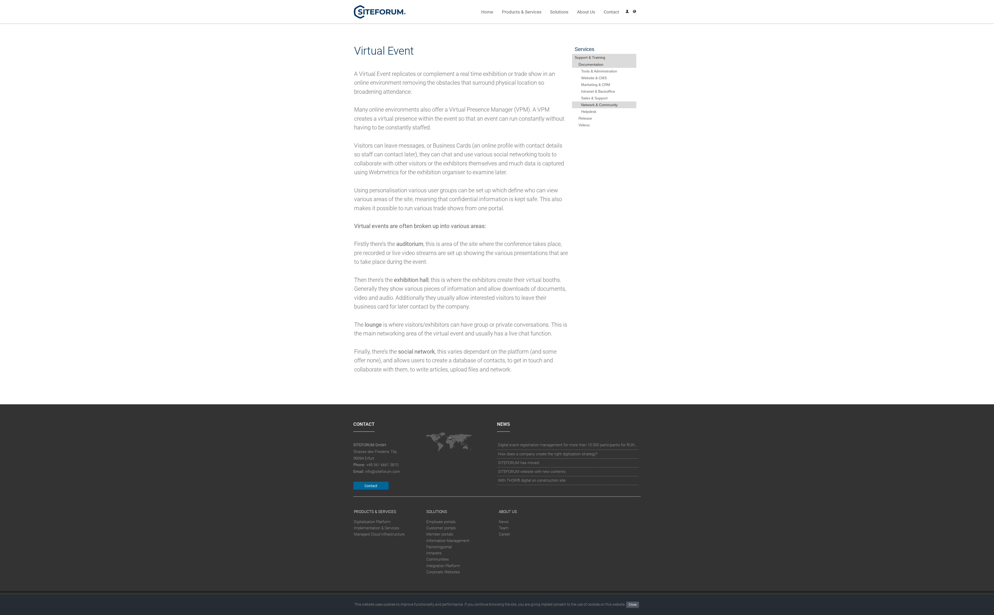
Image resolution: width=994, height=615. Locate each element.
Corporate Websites (443, 572)
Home (487, 12)
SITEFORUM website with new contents (532, 471)
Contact (611, 12)
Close (633, 604)
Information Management (447, 540)
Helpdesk (588, 111)
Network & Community (599, 105)
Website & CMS (594, 78)
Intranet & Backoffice (598, 91)
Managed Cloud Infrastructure (379, 534)
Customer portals (441, 528)
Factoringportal (439, 547)
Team (503, 528)
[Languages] (634, 12)
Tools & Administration (599, 71)
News (504, 521)
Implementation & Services (376, 528)
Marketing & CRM (595, 85)
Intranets (434, 553)
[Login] (627, 12)
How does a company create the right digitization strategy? (547, 454)
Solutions (559, 12)
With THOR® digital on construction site (532, 480)
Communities (437, 559)
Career (504, 534)
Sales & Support (594, 98)
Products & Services (522, 12)
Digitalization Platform (372, 521)
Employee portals (441, 521)
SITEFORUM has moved (518, 462)
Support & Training (590, 57)
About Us (586, 12)
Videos (584, 125)
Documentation (591, 64)
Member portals (439, 534)
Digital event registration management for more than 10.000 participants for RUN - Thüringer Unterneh (568, 445)
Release (585, 118)
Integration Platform (443, 565)
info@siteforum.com (382, 471)
